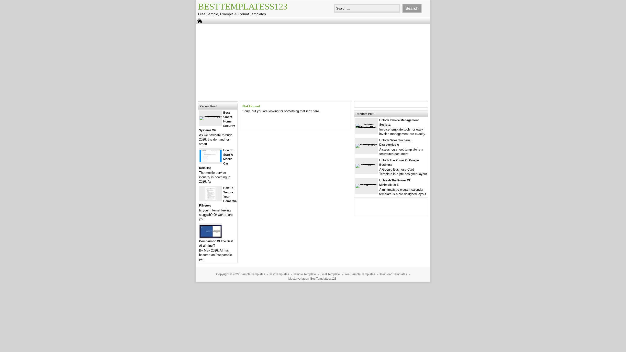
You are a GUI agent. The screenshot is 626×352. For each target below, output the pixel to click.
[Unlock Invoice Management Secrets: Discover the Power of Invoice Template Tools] (367, 128)
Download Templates (393, 274)
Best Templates (279, 274)
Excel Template (330, 274)
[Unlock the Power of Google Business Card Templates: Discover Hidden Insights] (367, 164)
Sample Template (304, 274)
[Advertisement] (313, 62)
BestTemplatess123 (243, 6)
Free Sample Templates (359, 274)
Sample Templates (252, 274)
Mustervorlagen (298, 278)
